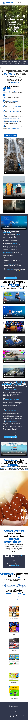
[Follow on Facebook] (16, 716)
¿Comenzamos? (11, 135)
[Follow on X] (13, 716)
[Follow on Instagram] (10, 716)
